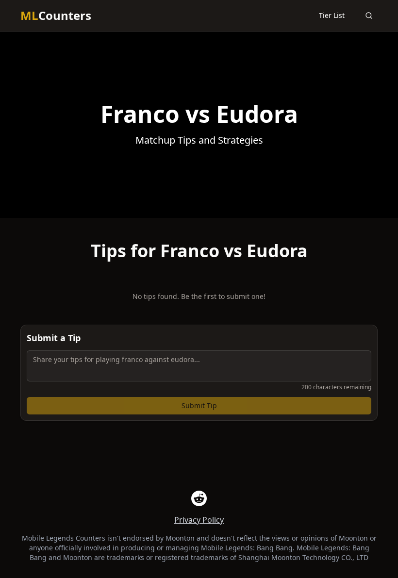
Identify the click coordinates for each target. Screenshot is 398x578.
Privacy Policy (199, 519)
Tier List (332, 15)
